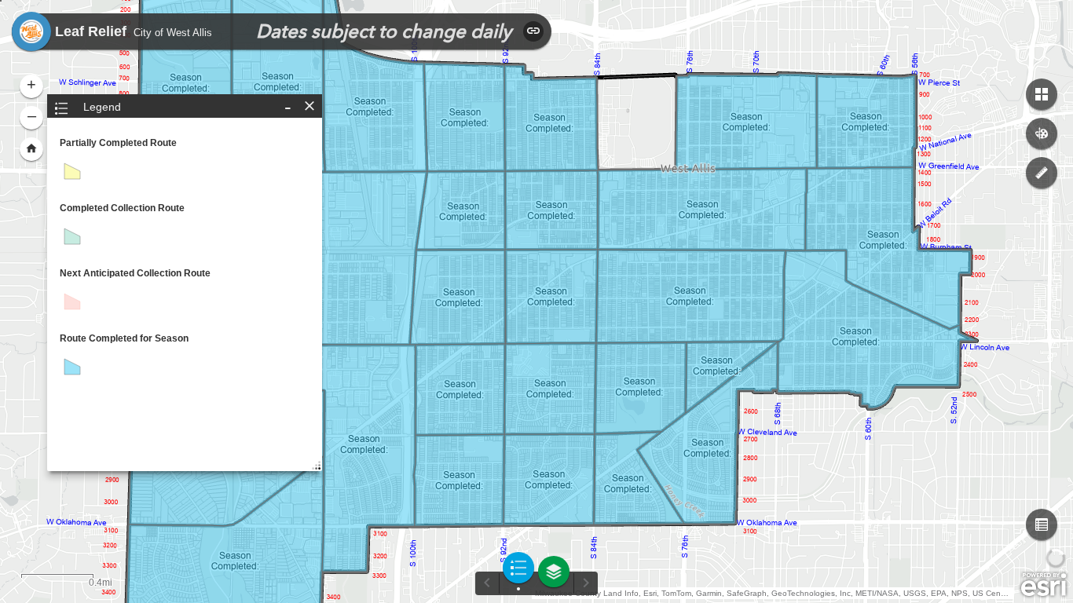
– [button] (31, 115)
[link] (31, 31)
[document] (184, 263)
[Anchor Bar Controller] (536, 579)
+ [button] (31, 84)
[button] (1041, 524)
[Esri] (1043, 585)
